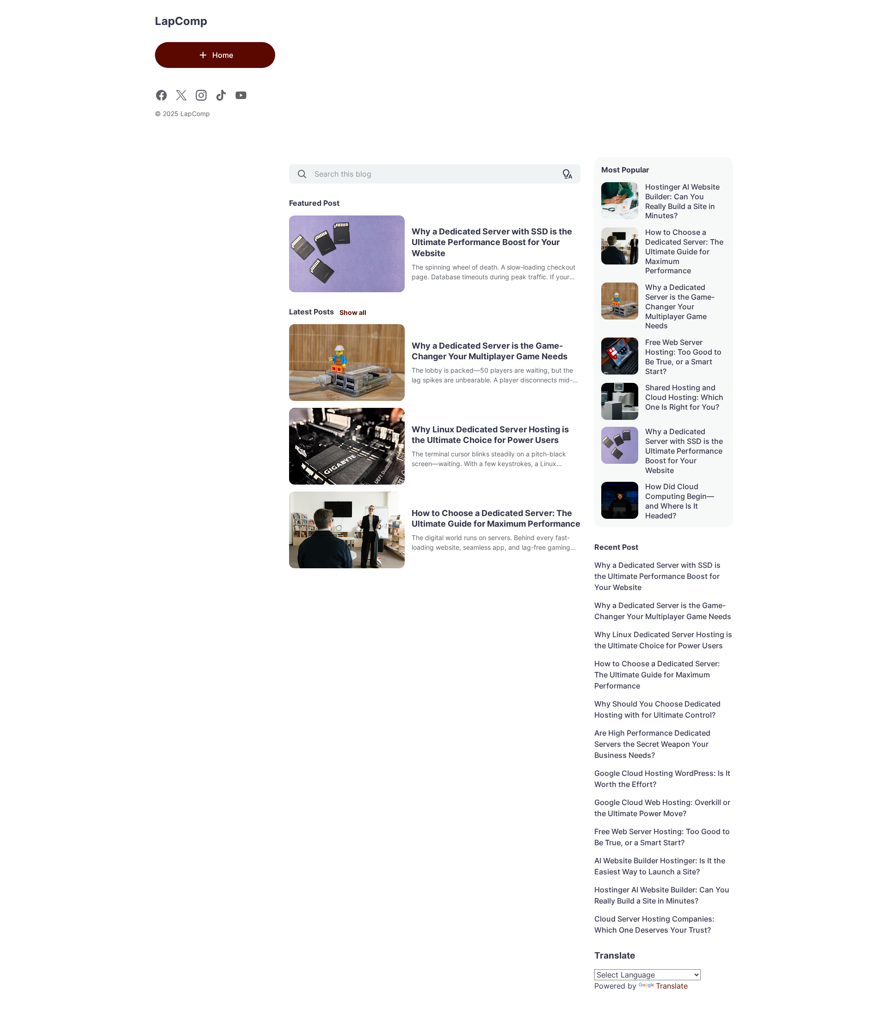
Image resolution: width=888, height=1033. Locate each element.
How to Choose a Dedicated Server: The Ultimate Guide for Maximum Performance (496, 518)
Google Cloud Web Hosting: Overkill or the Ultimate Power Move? (662, 808)
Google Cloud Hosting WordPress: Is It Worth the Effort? (662, 779)
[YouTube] (240, 95)
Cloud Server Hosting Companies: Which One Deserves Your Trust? (654, 924)
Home (222, 55)
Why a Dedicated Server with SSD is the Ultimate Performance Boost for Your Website (492, 242)
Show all (352, 312)
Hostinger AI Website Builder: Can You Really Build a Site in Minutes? (682, 201)
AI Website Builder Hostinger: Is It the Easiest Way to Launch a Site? (659, 866)
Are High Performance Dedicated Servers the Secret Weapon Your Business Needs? (652, 744)
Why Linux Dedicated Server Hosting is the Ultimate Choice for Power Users (490, 434)
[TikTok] (221, 95)
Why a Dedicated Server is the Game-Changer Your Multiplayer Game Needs (489, 351)
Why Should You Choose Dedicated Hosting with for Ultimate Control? (657, 709)
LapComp (181, 21)
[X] (181, 95)
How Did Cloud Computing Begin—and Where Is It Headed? (679, 501)
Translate (672, 985)
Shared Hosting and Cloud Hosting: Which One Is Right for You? (684, 397)
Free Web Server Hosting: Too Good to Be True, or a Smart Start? (683, 356)
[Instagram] (201, 95)
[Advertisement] (511, 78)
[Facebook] (161, 95)
